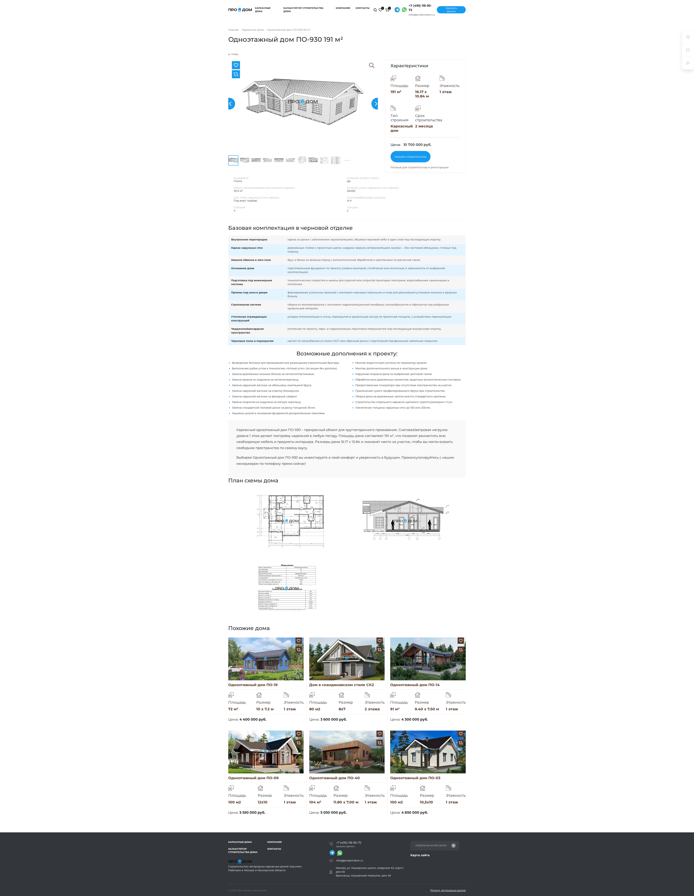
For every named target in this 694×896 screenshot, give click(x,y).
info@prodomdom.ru (422, 14)
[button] (229, 104)
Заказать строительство (411, 156)
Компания (343, 8)
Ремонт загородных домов (448, 890)
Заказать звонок (451, 10)
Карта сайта (420, 855)
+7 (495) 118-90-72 (420, 8)
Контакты (362, 8)
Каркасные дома (263, 10)
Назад (234, 54)
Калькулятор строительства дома (303, 10)
